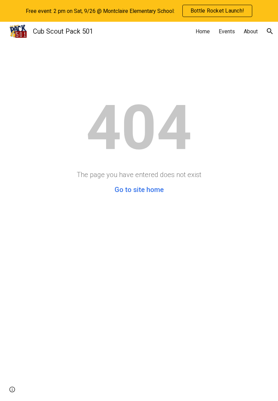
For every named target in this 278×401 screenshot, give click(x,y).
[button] (270, 31)
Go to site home (139, 190)
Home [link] (203, 31)
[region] (139, 11)
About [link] (251, 31)
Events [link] (227, 31)
